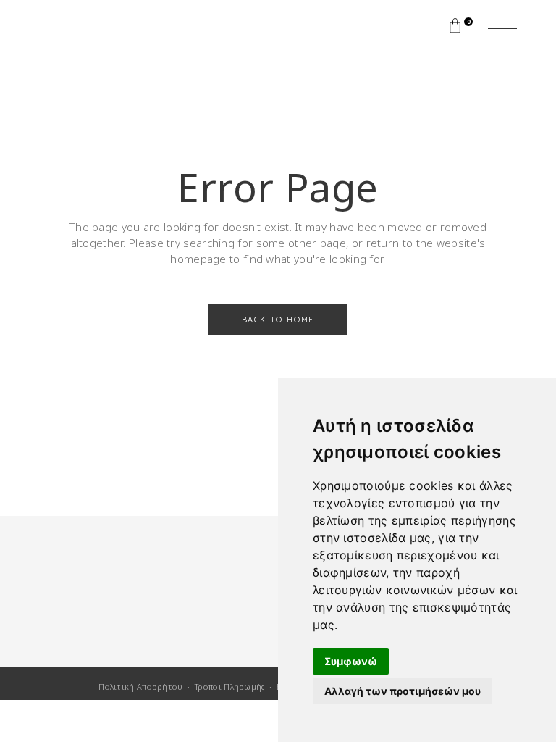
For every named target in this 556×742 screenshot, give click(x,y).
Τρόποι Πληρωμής (230, 686)
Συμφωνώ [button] (350, 661)
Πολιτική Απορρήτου (140, 686)
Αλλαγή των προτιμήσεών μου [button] (402, 691)
